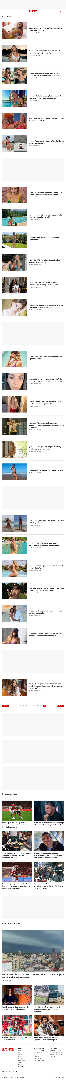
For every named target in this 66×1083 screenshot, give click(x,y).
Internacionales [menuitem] (21, 1060)
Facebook (2, 1071)
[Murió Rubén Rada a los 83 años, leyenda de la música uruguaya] (49, 1025)
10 (33, 706)
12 (41, 706)
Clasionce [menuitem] (36, 1056)
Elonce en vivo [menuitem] (37, 1058)
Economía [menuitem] (20, 1064)
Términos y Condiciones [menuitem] (56, 1052)
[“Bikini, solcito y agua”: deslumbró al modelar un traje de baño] (14, 568)
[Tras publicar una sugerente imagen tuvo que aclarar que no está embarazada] (14, 307)
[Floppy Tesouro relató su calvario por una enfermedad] (14, 240)
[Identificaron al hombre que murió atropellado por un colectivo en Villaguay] (49, 995)
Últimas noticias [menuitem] (22, 1050)
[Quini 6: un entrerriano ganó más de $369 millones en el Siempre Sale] (17, 995)
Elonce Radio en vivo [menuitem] (39, 1060)
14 (48, 706)
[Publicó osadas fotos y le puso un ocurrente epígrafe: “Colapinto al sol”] (14, 217)
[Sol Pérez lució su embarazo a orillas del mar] (14, 471)
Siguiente (59, 705)
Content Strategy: (55, 1077)
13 (44, 706)
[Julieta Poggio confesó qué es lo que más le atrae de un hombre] (14, 30)
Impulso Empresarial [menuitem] (39, 1050)
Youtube (17, 1071)
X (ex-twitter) (6, 1071)
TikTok (13, 1071)
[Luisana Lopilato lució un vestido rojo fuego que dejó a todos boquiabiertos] (14, 404)
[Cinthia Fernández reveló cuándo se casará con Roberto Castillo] (14, 613)
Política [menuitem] (19, 1056)
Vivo (63, 11)
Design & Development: (62, 1077)
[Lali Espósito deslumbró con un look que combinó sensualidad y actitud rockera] (14, 285)
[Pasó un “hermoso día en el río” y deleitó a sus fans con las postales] (14, 143)
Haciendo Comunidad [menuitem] (39, 1048)
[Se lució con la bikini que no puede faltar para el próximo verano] (14, 359)
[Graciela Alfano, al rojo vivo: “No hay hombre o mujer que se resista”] (14, 121)
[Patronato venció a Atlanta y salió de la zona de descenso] (17, 1025)
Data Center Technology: (59, 1077)
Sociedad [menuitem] (20, 1058)
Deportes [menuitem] (20, 1062)
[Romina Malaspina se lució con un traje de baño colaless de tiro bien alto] (14, 53)
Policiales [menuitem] (20, 1054)
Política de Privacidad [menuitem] (55, 1050)
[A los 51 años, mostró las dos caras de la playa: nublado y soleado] (14, 523)
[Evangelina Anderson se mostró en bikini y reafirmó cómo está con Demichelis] (14, 636)
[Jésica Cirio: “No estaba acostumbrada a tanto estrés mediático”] (14, 262)
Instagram (10, 1071)
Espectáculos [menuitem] (21, 1066)
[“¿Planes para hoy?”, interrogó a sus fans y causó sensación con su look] (14, 449)
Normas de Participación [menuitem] (56, 1054)
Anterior (6, 705)
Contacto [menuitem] (52, 1056)
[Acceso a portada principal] (33, 11)
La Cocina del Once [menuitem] (38, 1052)
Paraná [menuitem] (19, 1052)
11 (37, 706)
